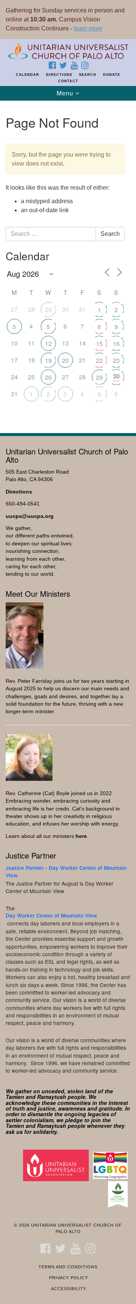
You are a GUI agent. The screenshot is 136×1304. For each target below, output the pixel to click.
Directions (59, 75)
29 (48, 309)
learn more (88, 28)
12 (48, 343)
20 (65, 360)
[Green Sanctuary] (119, 1194)
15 (99, 343)
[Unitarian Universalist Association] (57, 1165)
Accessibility (68, 1288)
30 (116, 376)
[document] (68, 263)
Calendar (27, 75)
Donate (111, 75)
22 (99, 360)
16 (116, 343)
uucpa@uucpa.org (30, 516)
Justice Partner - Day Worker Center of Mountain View (66, 871)
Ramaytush (51, 1096)
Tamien (15, 1096)
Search (87, 75)
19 (48, 360)
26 (48, 377)
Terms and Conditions (68, 1267)
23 (116, 360)
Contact (68, 81)
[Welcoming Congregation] (111, 1165)
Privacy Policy (68, 1277)
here (81, 836)
